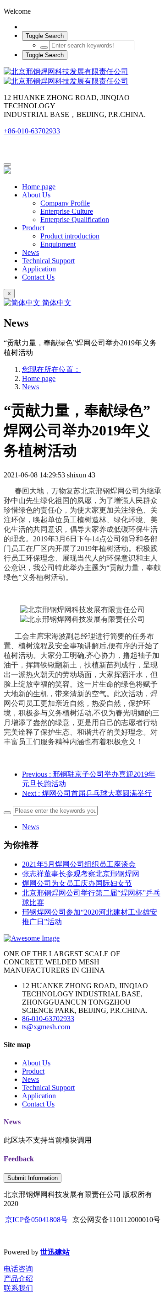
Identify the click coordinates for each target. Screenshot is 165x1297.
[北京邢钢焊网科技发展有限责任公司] (82, 76)
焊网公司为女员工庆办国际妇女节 (77, 883)
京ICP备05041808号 (36, 1219)
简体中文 (56, 303)
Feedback (19, 1159)
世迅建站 (55, 1252)
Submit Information (32, 1178)
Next (87, 793)
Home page (38, 187)
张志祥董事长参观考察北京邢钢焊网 (80, 874)
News (30, 387)
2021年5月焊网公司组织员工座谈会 (79, 864)
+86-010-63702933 (32, 131)
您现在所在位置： (51, 369)
